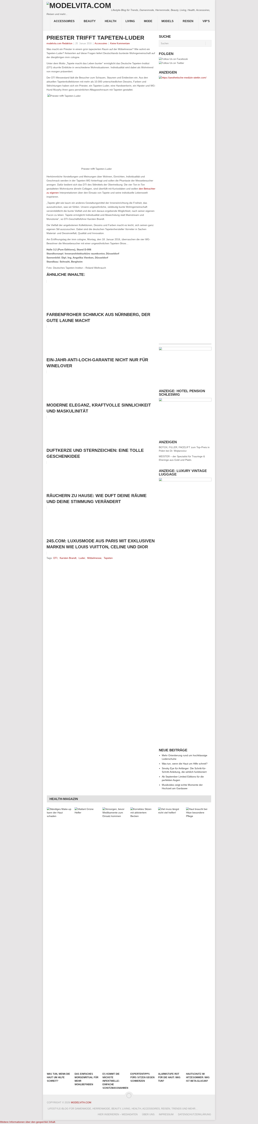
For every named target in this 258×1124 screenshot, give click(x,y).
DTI (55, 558)
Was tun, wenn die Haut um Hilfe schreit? (184, 763)
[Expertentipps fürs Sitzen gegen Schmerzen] (142, 938)
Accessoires (64, 21)
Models (167, 21)
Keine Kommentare (120, 43)
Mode (148, 21)
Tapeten (108, 558)
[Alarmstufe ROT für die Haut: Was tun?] (170, 938)
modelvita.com (81, 1102)
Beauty (90, 21)
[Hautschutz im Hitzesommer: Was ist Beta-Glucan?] (198, 938)
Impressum (166, 1114)
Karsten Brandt (68, 558)
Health (110, 21)
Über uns (148, 1114)
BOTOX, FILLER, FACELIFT (174, 447)
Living (130, 21)
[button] (28, 1121)
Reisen (188, 21)
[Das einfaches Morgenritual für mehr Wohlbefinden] (87, 938)
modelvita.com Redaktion (59, 43)
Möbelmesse (94, 558)
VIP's (206, 21)
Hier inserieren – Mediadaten (118, 1114)
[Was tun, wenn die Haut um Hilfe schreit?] (59, 938)
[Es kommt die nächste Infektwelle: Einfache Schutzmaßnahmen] (114, 938)
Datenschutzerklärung (194, 1114)
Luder (82, 558)
